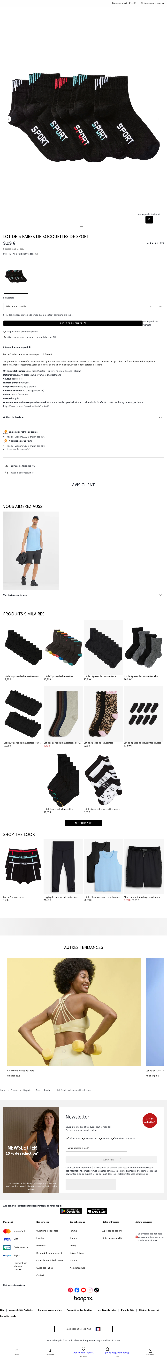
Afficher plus (13, 1075)
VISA (16, 1239)
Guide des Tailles (44, 1268)
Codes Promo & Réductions (49, 1260)
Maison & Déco (76, 1253)
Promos (73, 1260)
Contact (40, 1275)
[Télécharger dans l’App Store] (97, 1211)
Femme (73, 1231)
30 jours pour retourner (152, 3)
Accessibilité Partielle (21, 1310)
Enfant (72, 1245)
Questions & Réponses (47, 1231)
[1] (81, 226)
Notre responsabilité (112, 1238)
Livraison (40, 1238)
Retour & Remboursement (49, 1253)
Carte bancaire (21, 1247)
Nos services (42, 1222)
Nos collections (77, 1222)
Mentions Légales (107, 1310)
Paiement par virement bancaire (20, 1266)
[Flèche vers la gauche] (8, 119)
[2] (85, 226)
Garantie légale (8, 1316)
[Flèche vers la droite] (159, 119)
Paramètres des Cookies (79, 1310)
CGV (2, 1310)
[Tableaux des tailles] (160, 306)
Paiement (8, 1222)
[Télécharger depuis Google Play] (71, 1211)
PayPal (17, 1255)
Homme (73, 1238)
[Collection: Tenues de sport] (74, 1012)
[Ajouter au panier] (149, 219)
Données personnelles (137, 1174)
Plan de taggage (77, 1268)
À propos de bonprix (112, 1231)
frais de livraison (26, 254)
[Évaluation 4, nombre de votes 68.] (152, 243)
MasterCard (19, 1231)
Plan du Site (127, 1310)
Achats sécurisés (144, 1222)
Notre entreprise (110, 1222)
